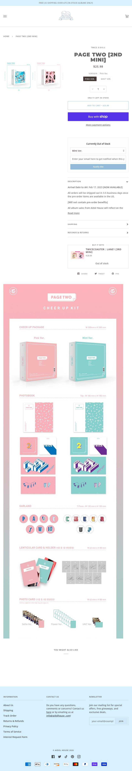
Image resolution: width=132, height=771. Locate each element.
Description (74, 181)
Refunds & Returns (78, 232)
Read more (74, 213)
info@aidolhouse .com (58, 715)
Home (6, 36)
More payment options (98, 124)
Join (121, 721)
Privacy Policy (10, 726)
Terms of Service (12, 731)
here (48, 712)
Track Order (9, 715)
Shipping (72, 224)
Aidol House (62, 750)
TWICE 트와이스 (98, 47)
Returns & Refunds (13, 721)
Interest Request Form (15, 737)
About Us (8, 705)
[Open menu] (8, 16)
